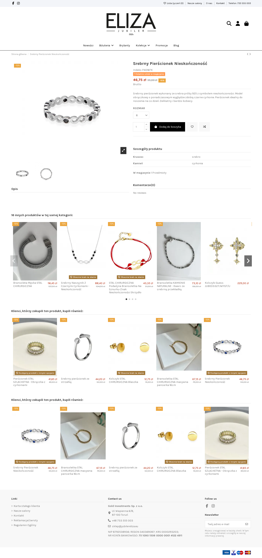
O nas (209, 3)
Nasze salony (195, 3)
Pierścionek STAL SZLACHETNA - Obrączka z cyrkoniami (29, 382)
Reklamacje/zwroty (26, 520)
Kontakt (220, 3)
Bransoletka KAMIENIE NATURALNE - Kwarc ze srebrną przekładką (171, 286)
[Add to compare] (204, 127)
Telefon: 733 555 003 (240, 3)
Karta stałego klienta (27, 506)
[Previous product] (248, 54)
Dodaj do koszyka (170, 126)
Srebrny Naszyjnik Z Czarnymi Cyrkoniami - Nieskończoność (75, 286)
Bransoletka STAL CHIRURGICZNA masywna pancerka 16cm (172, 382)
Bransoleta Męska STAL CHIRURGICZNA (27, 284)
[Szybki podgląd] (55, 241)
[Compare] (55, 234)
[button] (143, 45)
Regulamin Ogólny (25, 525)
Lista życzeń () (175, 3)
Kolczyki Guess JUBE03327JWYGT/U (217, 284)
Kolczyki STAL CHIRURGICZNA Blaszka (123, 380)
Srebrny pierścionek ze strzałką (75, 380)
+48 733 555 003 (122, 520)
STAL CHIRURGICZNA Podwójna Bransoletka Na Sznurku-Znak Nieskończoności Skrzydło (125, 287)
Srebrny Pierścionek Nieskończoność (217, 380)
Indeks (137, 70)
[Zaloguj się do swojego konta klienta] (238, 23)
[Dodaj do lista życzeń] (192, 127)
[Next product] (250, 54)
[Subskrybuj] (247, 524)
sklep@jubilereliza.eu (125, 526)
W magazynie (141, 172)
